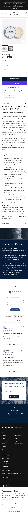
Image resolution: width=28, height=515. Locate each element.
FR (2, 449)
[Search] (5, 14)
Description (5, 103)
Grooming (4, 441)
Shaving (4, 435)
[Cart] (25, 14)
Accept (14, 503)
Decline (13, 507)
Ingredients (5, 223)
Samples (4, 446)
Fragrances (4, 443)
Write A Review (15, 309)
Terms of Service (6, 464)
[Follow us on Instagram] (7, 486)
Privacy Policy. (13, 499)
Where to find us (18, 435)
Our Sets (4, 432)
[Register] (24, 477)
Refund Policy (5, 461)
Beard (3, 438)
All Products (4, 430)
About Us (17, 430)
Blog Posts (17, 441)
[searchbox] (8, 316)
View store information (9, 97)
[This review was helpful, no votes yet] (20, 344)
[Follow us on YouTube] (10, 486)
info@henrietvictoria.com (7, 455)
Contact (16, 432)
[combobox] (19, 320)
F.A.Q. (16, 438)
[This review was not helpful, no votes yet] (23, 344)
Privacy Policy (5, 466)
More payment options (14, 87)
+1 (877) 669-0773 (6, 458)
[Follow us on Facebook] (3, 486)
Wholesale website (19, 443)
